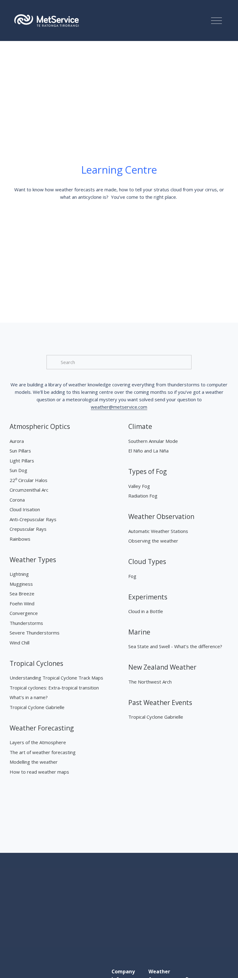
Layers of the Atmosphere (38, 742)
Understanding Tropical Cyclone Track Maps (56, 678)
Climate (140, 426)
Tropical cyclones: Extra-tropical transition (54, 688)
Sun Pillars (20, 451)
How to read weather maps (39, 772)
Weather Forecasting (42, 728)
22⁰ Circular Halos (28, 480)
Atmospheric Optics (40, 426)
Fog (132, 576)
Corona (17, 500)
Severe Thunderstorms (35, 633)
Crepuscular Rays (28, 529)
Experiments (147, 597)
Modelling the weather (34, 762)
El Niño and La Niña (148, 451)
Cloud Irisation (25, 509)
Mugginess (21, 584)
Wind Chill (19, 642)
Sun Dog (18, 470)
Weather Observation (161, 516)
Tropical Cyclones (36, 663)
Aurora (17, 441)
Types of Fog (147, 471)
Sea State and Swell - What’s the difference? (175, 646)
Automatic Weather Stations (158, 531)
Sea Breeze (22, 593)
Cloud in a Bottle (145, 611)
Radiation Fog (142, 496)
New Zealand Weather (162, 667)
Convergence (24, 613)
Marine (139, 632)
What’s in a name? (29, 697)
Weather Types (33, 559)
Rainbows (20, 539)
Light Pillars (22, 460)
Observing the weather (153, 541)
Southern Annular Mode (153, 441)
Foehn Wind (22, 603)
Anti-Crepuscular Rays (33, 519)
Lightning (19, 574)
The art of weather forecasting (43, 752)
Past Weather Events (160, 702)
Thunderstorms (26, 623)
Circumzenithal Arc (29, 490)
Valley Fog (139, 486)
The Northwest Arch (150, 682)
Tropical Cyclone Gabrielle (37, 707)
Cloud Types (147, 561)
